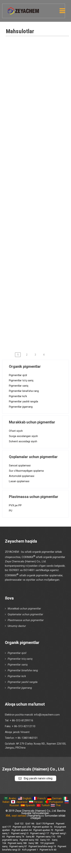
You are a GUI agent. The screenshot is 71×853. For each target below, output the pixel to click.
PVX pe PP (15, 505)
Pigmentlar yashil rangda (23, 401)
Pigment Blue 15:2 (32, 144)
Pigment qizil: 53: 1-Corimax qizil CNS (39, 259)
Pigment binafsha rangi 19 (42, 846)
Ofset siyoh (16, 430)
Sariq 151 (45, 839)
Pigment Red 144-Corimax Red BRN (41, 331)
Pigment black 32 (31, 47)
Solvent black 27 (31, 99)
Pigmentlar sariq (18, 385)
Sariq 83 (30, 836)
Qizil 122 (19, 823)
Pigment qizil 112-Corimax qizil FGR (41, 288)
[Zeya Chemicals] (23, 9)
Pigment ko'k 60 (48, 849)
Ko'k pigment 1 (30, 179)
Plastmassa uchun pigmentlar (26, 620)
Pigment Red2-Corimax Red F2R (39, 202)
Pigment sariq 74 (15, 836)
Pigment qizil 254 (22, 826)
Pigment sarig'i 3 (19, 833)
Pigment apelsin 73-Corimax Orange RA (39, 157)
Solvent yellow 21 (31, 120)
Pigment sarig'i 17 (39, 833)
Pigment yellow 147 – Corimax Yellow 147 (41, 132)
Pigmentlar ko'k (18, 396)
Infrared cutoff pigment (36, 78)
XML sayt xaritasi (16, 815)
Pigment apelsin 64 (21, 830)
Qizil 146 (29, 823)
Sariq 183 (33, 843)
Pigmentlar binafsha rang (24, 391)
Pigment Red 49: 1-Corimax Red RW (38, 245)
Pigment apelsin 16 (42, 826)
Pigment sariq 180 (17, 843)
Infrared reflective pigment (38, 68)
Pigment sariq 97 (31, 169)
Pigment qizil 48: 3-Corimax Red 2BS (38, 230)
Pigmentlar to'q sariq (21, 380)
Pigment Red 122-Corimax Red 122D (41, 302)
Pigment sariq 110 (45, 836)
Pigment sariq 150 (29, 839)
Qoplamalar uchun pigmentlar (25, 614)
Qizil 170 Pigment (45, 823)
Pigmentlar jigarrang (21, 406)
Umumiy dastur (17, 626)
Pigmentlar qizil (18, 375)
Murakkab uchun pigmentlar (24, 608)
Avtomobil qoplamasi (21, 476)
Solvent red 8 (28, 109)
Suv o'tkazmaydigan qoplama (26, 470)
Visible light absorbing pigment (41, 88)
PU (10, 510)
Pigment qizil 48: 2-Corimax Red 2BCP (38, 216)
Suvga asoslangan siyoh (23, 436)
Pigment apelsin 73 (43, 830)
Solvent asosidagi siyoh (23, 441)
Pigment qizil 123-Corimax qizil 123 (41, 316)
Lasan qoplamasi (19, 481)
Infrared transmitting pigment (40, 57)
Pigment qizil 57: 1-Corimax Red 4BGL (38, 273)
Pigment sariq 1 (30, 190)
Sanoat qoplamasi (20, 465)
